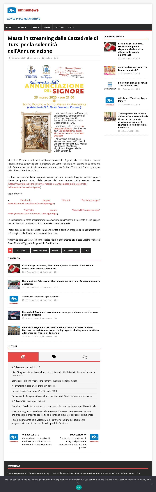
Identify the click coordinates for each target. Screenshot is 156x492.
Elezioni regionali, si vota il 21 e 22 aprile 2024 (34, 391)
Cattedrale (22, 250)
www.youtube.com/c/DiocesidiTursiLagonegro (32, 213)
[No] (152, 483)
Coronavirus (40, 250)
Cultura (59, 27)
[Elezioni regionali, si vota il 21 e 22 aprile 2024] (110, 88)
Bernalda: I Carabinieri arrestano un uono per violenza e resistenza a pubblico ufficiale (60, 313)
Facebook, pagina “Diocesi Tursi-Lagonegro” (60, 200)
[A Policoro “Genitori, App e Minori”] (14, 302)
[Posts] (23, 356)
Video (71, 27)
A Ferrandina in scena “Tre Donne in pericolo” (34, 385)
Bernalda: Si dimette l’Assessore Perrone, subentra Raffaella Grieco (45, 380)
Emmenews (35, 58)
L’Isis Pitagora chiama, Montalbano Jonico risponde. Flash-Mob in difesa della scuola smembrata (58, 267)
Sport (47, 27)
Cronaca (21, 27)
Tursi (86, 250)
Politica (34, 27)
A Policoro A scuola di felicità (26, 367)
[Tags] (54, 356)
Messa (55, 250)
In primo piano (114, 36)
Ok (78, 487)
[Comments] (84, 356)
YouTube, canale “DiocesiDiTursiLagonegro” (62, 210)
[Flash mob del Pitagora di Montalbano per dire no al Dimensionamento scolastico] (14, 287)
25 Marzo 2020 (18, 58)
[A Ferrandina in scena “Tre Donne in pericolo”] (110, 73)
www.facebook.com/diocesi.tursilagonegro (31, 203)
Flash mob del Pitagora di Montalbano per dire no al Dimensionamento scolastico (61, 282)
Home (9, 27)
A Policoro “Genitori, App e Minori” (40, 296)
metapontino (71, 250)
